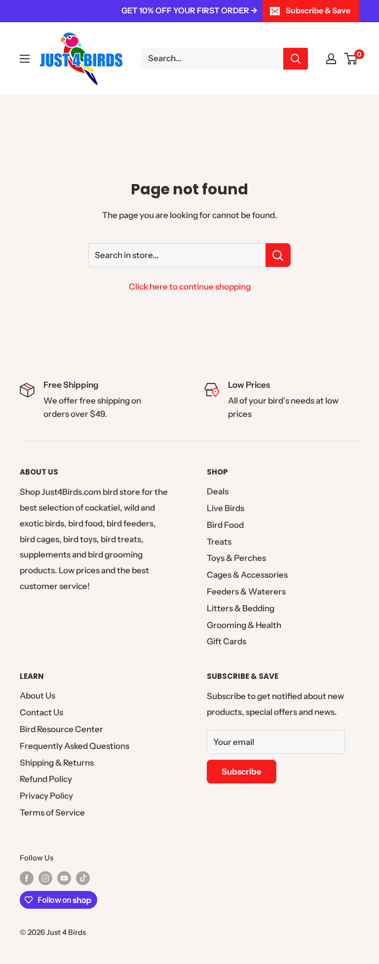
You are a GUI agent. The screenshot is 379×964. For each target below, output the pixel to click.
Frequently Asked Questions (74, 746)
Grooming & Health (244, 625)
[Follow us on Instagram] (45, 878)
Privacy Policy (46, 796)
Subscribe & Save (318, 10)
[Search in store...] (278, 255)
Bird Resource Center (61, 729)
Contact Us (41, 712)
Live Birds (225, 508)
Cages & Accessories (247, 575)
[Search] (295, 59)
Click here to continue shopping (190, 287)
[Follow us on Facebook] (27, 878)
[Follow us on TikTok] (83, 878)
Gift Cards (226, 641)
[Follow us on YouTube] (64, 878)
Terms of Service (52, 812)
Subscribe (242, 772)
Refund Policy (46, 779)
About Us (37, 696)
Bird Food (225, 525)
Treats (219, 542)
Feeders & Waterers (246, 591)
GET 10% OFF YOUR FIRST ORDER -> (189, 10)
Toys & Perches (236, 558)
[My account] (331, 58)
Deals (217, 491)
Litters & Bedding (240, 608)
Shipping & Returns (57, 763)
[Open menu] (25, 59)
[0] (351, 59)
